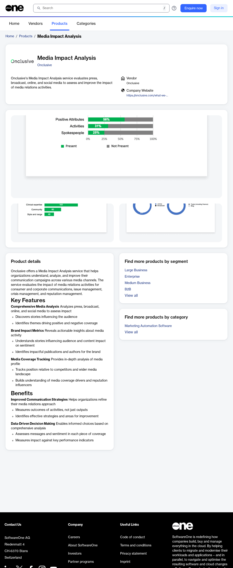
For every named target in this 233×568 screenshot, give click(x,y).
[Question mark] (174, 8)
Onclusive (44, 65)
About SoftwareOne (83, 545)
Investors (74, 553)
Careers (74, 537)
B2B (128, 289)
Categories (86, 23)
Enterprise (132, 276)
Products (60, 23)
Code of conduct (132, 537)
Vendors (35, 23)
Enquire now (194, 8)
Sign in (219, 8)
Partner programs (81, 561)
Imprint (125, 561)
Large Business (136, 270)
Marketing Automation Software (148, 326)
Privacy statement (133, 553)
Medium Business (137, 283)
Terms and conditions (135, 545)
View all (131, 295)
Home (14, 23)
